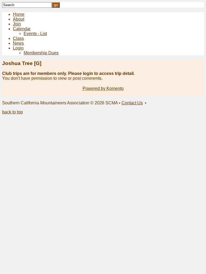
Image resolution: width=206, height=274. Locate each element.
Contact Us (132, 103)
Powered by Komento (103, 88)
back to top (12, 112)
